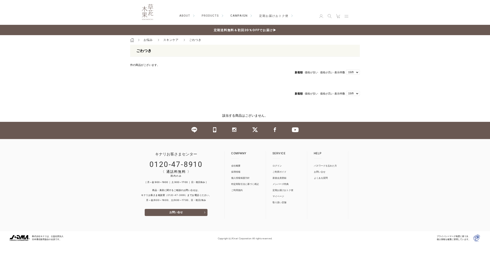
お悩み (148, 40)
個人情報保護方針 (240, 178)
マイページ (278, 196)
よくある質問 (321, 178)
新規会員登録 (279, 178)
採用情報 (235, 172)
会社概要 (235, 166)
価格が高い (326, 72)
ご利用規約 (237, 190)
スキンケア (171, 40)
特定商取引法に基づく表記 (245, 184)
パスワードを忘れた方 (325, 166)
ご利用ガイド (279, 172)
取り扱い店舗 (279, 202)
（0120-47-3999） (176, 195)
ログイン (277, 166)
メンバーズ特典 (281, 184)
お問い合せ (176, 212)
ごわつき (195, 40)
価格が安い (311, 72)
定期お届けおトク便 (283, 190)
